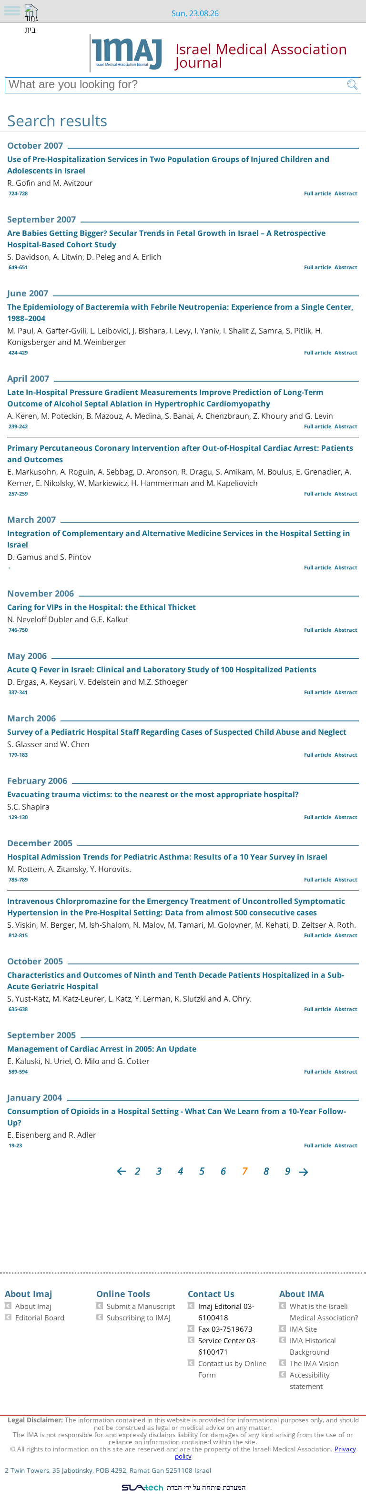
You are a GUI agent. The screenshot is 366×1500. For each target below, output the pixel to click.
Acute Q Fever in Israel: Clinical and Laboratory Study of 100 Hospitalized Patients (161, 669)
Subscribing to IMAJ (139, 1316)
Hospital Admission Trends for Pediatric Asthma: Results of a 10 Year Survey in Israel (167, 856)
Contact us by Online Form (232, 1368)
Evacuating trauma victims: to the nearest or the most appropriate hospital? (153, 794)
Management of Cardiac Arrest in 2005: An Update (101, 1049)
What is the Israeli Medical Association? (324, 1310)
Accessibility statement (310, 1379)
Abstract (346, 193)
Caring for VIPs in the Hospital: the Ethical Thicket (101, 607)
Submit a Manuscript (141, 1305)
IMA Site (303, 1328)
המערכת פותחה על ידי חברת (205, 1487)
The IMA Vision (314, 1362)
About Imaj (33, 1305)
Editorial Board (39, 1316)
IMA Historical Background (313, 1345)
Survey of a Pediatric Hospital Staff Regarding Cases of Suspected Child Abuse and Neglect (176, 732)
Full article (318, 193)
